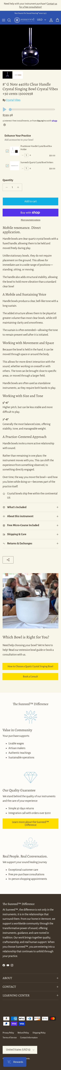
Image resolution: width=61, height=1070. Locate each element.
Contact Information (29, 1038)
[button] (22, 155)
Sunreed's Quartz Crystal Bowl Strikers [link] (36, 162)
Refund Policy (23, 1033)
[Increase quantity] (19, 187)
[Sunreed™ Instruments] (24, 20)
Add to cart (30, 201)
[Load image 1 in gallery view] (30, 47)
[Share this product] (8, 560)
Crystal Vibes (13, 100)
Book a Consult (30, 676)
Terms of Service (10, 1038)
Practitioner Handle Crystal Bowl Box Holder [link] (36, 148)
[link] (14, 151)
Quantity (8, 180)
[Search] (10, 20)
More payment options (30, 220)
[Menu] (3, 20)
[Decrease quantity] (6, 187)
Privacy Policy (8, 1033)
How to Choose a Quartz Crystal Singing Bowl (30, 666)
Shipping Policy (39, 1033)
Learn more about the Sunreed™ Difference (30, 823)
